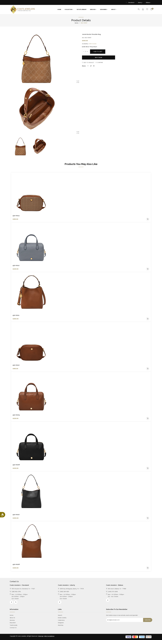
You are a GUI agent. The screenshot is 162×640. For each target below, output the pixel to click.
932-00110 (16, 365)
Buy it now (98, 57)
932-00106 (16, 564)
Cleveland (131, 2)
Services (93, 9)
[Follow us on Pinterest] (94, 66)
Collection (68, 9)
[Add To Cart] (147, 219)
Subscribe (148, 620)
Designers (103, 9)
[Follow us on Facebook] (88, 66)
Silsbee (148, 2)
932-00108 (16, 465)
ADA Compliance (49, 636)
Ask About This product (90, 47)
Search (60, 615)
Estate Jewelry (81, 9)
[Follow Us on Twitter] (15, 602)
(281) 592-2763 (16, 591)
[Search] (139, 9)
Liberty (140, 2)
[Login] (143, 9)
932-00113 (16, 215)
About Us (12, 618)
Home (59, 9)
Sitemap (40, 636)
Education (13, 623)
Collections (61, 620)
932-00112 (16, 265)
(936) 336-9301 (64, 591)
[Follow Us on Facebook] (11, 602)
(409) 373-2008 (113, 591)
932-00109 (16, 415)
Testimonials (13, 625)
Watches (60, 625)
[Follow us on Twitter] (91, 66)
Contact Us (13, 628)
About (113, 9)
